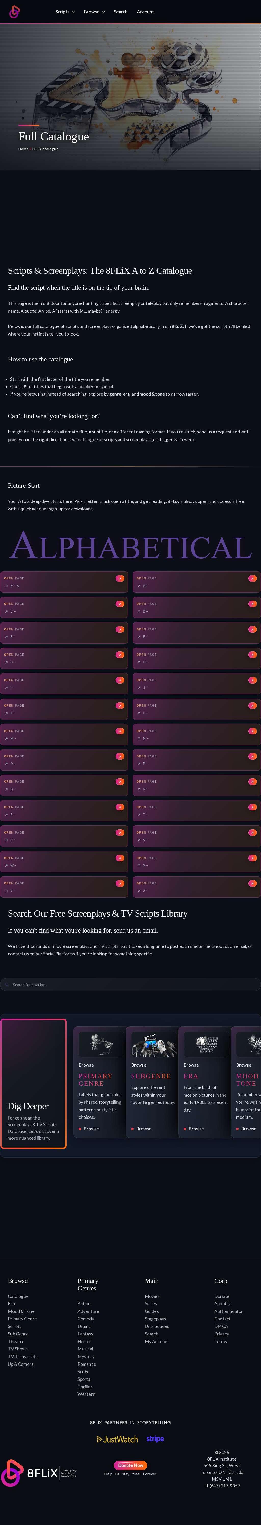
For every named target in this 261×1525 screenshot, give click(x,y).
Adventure (88, 1311)
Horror (84, 1341)
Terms (220, 1341)
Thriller (84, 1386)
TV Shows (18, 1349)
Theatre (16, 1341)
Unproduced (157, 1326)
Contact (222, 1318)
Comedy (85, 1318)
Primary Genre (22, 1318)
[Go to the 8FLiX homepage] (27, 12)
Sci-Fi (82, 1371)
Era (11, 1303)
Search (152, 1334)
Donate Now (130, 1465)
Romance (86, 1364)
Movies (152, 1296)
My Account (157, 1341)
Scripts (14, 1326)
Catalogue (18, 1296)
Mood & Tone (21, 1311)
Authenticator (228, 1311)
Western (86, 1394)
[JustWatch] (117, 1439)
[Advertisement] (130, 219)
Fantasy (85, 1334)
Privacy (221, 1334)
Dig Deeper (28, 1106)
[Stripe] (155, 1439)
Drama (84, 1326)
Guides (152, 1311)
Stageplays (155, 1318)
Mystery (86, 1356)
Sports (83, 1379)
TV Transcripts (22, 1356)
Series (151, 1303)
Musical (85, 1349)
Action (84, 1303)
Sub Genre (18, 1334)
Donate (221, 1296)
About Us (223, 1303)
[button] (72, 12)
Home (23, 149)
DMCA (221, 1326)
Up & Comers (20, 1364)
